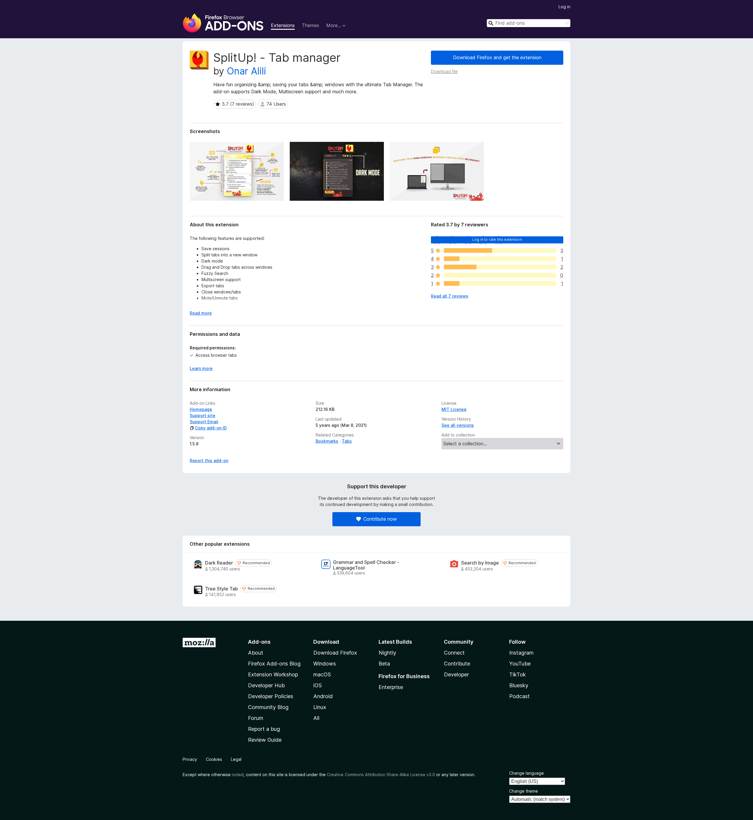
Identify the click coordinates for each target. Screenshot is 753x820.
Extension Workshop (273, 674)
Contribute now (380, 519)
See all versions (458, 425)
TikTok (517, 674)
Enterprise (391, 687)
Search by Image (480, 563)
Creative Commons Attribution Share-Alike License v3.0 (381, 774)
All (316, 718)
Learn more (201, 368)
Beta (384, 663)
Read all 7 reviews (449, 295)
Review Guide (264, 740)
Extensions (283, 25)
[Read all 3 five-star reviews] (500, 250)
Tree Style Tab (221, 589)
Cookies (214, 759)
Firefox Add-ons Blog (274, 663)
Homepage (201, 409)
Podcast (519, 696)
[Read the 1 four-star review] (500, 258)
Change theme (523, 791)
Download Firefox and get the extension (497, 57)
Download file (444, 71)
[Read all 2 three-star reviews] (500, 267)
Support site (202, 415)
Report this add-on (209, 460)
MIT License (454, 409)
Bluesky (518, 685)
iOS (317, 685)
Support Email (204, 421)
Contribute (457, 663)
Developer (456, 674)
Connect (454, 653)
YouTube (520, 663)
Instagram (521, 653)
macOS (322, 674)
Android (323, 696)
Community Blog (268, 707)
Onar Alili (246, 71)
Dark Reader (219, 563)
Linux (319, 707)
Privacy (190, 759)
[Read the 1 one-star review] (500, 283)
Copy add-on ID (211, 427)
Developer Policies (270, 696)
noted (238, 774)
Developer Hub (266, 685)
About (255, 653)
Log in (564, 6)
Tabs (347, 441)
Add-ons (259, 642)
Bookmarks (327, 441)
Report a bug (264, 729)
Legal (236, 759)
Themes (310, 25)
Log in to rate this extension (497, 239)
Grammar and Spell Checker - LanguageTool (366, 565)
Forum (255, 718)
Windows (324, 663)
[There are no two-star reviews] (500, 275)
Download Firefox (335, 653)
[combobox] (528, 23)
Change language (526, 773)
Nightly (387, 653)
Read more (201, 313)
